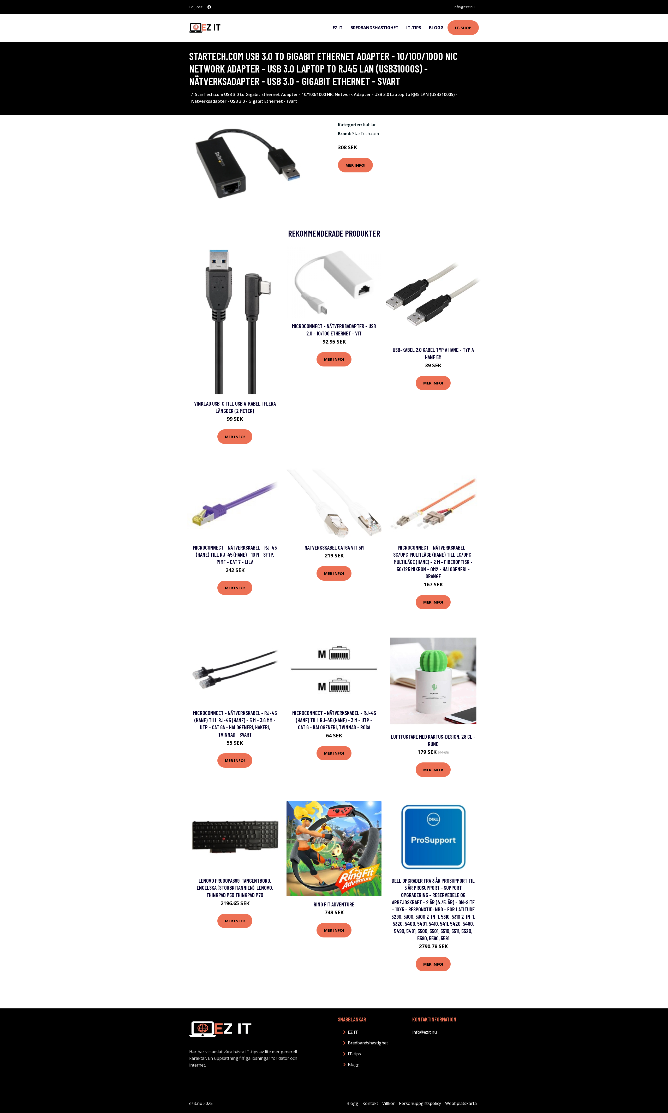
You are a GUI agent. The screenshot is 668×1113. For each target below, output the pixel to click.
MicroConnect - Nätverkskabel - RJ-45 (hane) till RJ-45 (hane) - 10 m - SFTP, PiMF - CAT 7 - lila (235, 554)
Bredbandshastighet (374, 28)
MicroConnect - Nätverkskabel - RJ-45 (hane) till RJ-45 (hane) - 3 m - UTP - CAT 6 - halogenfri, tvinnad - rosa (334, 719)
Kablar (369, 125)
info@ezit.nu (464, 6)
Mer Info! (355, 165)
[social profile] (209, 7)
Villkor (388, 1103)
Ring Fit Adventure (334, 904)
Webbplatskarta (461, 1103)
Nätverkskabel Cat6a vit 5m (334, 547)
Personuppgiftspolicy (420, 1103)
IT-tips (413, 28)
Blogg (436, 28)
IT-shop (463, 27)
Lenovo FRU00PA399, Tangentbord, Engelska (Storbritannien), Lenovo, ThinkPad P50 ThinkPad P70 (235, 887)
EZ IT (338, 28)
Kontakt (370, 1103)
